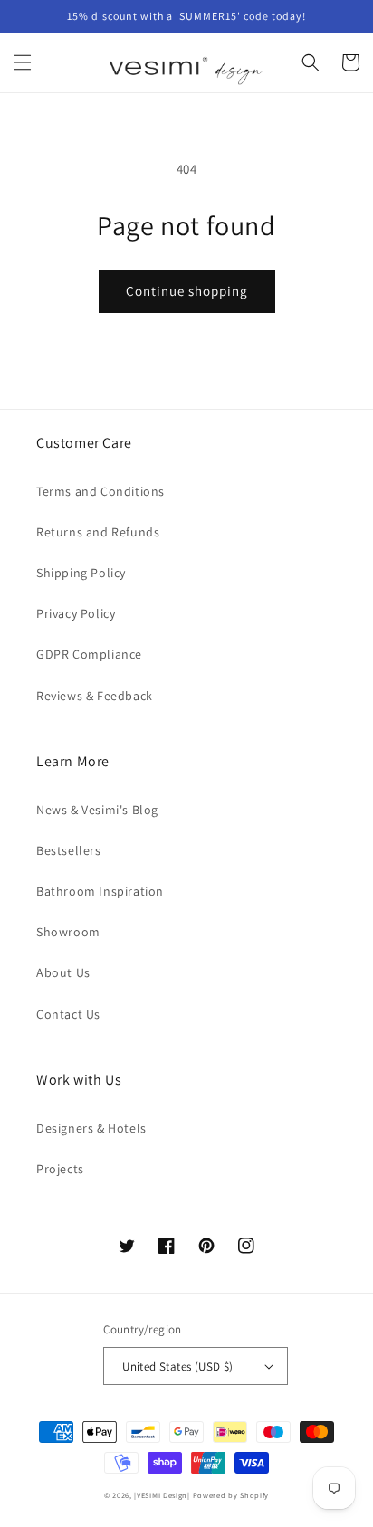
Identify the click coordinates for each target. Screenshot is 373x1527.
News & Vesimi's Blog (97, 809)
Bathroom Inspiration (100, 891)
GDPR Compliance (89, 654)
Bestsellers (68, 850)
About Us (63, 972)
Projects (60, 1169)
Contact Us (68, 1014)
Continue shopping (187, 290)
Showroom (68, 932)
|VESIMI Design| (162, 1495)
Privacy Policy (75, 613)
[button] (23, 62)
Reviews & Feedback (94, 696)
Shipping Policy (81, 572)
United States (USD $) (177, 1366)
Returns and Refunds (97, 532)
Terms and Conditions (100, 491)
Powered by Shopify (231, 1495)
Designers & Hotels (91, 1128)
